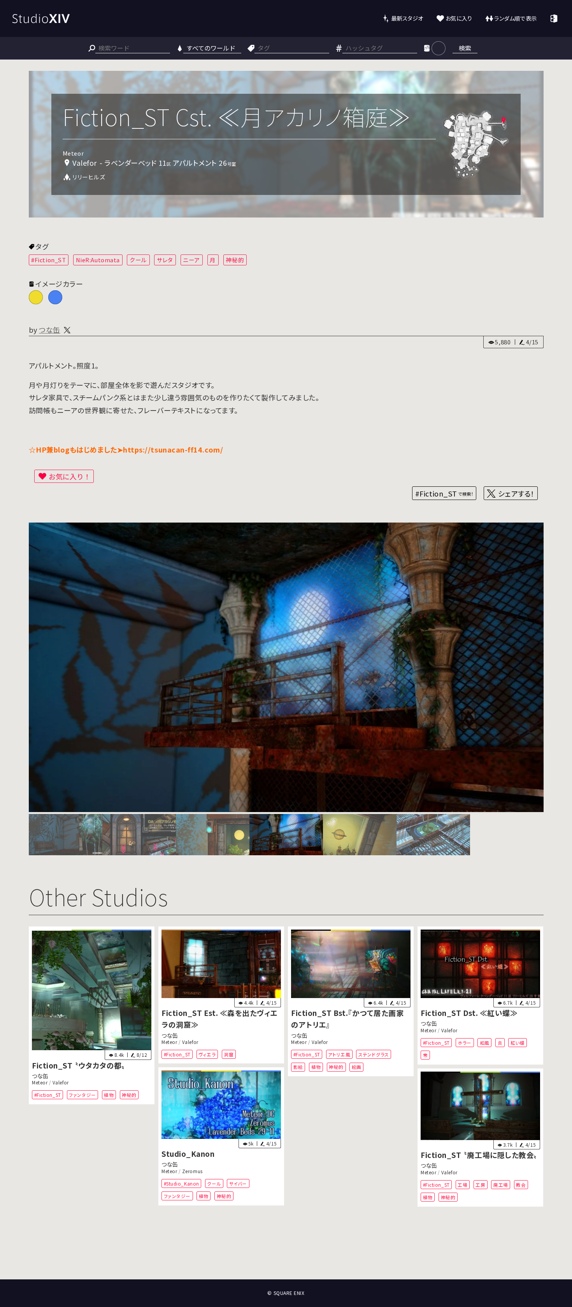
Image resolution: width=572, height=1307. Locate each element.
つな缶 (49, 330)
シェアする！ (516, 493)
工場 (463, 1184)
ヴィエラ (207, 1054)
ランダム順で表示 (515, 18)
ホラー (465, 1042)
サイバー (238, 1183)
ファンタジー (82, 1094)
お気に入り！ (70, 476)
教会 (521, 1184)
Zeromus (192, 1171)
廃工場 (500, 1184)
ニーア (191, 260)
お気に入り (459, 18)
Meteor (39, 1082)
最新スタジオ (407, 18)
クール (138, 260)
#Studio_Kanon (181, 1183)
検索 (465, 48)
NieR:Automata (98, 260)
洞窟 (228, 1054)
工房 (480, 1184)
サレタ (165, 260)
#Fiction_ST (48, 260)
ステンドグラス (373, 1054)
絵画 (356, 1066)
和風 (485, 1042)
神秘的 (235, 260)
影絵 (298, 1066)
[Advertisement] (286, 1250)
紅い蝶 (518, 1042)
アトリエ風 (339, 1054)
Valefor (60, 1082)
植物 (109, 1094)
